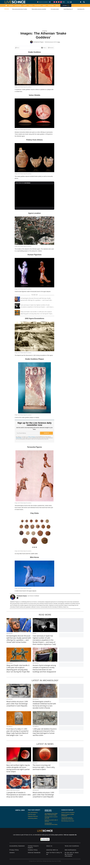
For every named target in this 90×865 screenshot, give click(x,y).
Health (25, 5)
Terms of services (31, 436)
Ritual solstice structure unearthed (39, 9)
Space (44, 5)
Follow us (44, 47)
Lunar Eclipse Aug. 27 (68, 9)
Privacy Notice (19, 437)
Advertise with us (52, 850)
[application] (34, 195)
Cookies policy (33, 850)
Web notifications (70, 850)
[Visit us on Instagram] (54, 2)
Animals (11, 5)
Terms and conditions (72, 846)
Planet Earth (38, 5)
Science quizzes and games (68, 812)
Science (30, 5)
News (59, 42)
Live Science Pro (80, 9)
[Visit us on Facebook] (50, 2)
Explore (57, 5)
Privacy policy (14, 850)
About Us (49, 846)
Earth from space (32, 814)
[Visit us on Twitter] (52, 2)
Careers (12, 852)
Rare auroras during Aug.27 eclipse (19, 9)
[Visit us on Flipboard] (59, 2)
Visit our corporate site (70, 834)
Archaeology (18, 5)
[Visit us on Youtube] (56, 2)
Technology (50, 5)
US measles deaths (55, 9)
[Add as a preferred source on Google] (45, 839)
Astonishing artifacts (32, 818)
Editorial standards (34, 852)
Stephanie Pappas (39, 42)
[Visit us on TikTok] (61, 2)
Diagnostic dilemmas (33, 816)
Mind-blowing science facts (67, 820)
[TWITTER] (18, 598)
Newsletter (52, 47)
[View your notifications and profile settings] (80, 2)
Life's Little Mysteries (33, 812)
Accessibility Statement (17, 846)
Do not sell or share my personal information (72, 854)
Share (18, 47)
